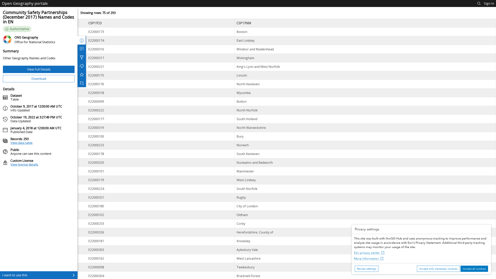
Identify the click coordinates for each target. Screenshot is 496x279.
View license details (24, 164)
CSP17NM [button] (244, 23)
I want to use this (14, 275)
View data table (21, 143)
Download (38, 79)
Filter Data (82, 57)
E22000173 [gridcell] (96, 32)
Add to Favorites (82, 74)
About (82, 40)
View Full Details (39, 69)
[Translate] (82, 83)
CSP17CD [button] (95, 23)
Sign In (489, 3)
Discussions (82, 49)
